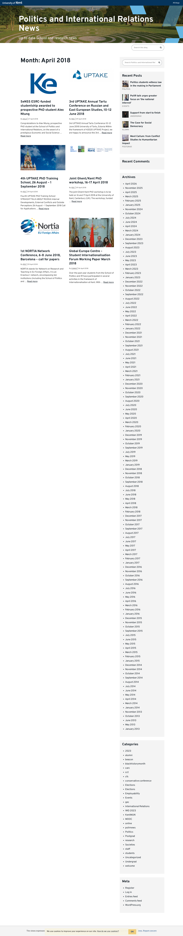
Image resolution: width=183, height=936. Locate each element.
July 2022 (130, 303)
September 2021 (134, 345)
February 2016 (132, 609)
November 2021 (133, 337)
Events (128, 797)
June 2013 (130, 720)
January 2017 (132, 562)
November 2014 (133, 669)
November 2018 (133, 473)
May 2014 (130, 694)
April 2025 (131, 192)
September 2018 (134, 482)
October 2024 (132, 213)
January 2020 (132, 430)
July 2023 (130, 252)
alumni (128, 755)
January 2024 (132, 234)
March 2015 (131, 652)
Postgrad (130, 836)
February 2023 (133, 273)
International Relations (137, 806)
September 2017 (133, 528)
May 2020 (130, 413)
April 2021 (130, 367)
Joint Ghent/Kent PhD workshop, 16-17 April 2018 (88, 181)
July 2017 (130, 537)
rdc (73, 119)
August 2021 (132, 349)
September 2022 (134, 294)
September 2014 (134, 677)
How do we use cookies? (108, 931)
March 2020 (131, 422)
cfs (126, 776)
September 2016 (134, 579)
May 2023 (130, 260)
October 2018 (132, 477)
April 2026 (131, 183)
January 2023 (132, 277)
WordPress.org (133, 905)
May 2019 (130, 456)
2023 (128, 750)
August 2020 (132, 401)
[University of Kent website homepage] (13, 2)
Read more (26, 136)
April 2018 (130, 503)
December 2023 (133, 239)
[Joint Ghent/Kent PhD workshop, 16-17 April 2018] (91, 149)
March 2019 (131, 460)
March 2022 (131, 320)
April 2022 (131, 315)
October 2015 (132, 626)
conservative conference (138, 780)
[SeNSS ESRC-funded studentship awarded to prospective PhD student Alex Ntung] (43, 90)
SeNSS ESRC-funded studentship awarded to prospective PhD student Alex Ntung (42, 108)
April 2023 (131, 264)
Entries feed (131, 896)
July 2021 (130, 354)
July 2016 (130, 588)
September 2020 (134, 396)
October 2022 (132, 290)
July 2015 (130, 635)
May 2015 (130, 643)
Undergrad (131, 861)
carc (127, 768)
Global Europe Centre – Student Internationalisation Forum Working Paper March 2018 (89, 257)
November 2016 (133, 571)
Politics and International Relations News (86, 23)
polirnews (130, 827)
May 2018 (130, 498)
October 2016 (132, 575)
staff (127, 849)
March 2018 (131, 507)
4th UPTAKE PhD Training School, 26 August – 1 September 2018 (39, 183)
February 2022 (133, 324)
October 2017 (132, 524)
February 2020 (133, 426)
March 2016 (131, 605)
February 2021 (132, 375)
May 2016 (130, 597)
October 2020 (132, 392)
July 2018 (130, 490)
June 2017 (130, 541)
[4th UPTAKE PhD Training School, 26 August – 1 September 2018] (43, 157)
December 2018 (133, 469)
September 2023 (134, 243)
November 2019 (133, 439)
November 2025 (134, 188)
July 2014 (130, 686)
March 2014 (131, 703)
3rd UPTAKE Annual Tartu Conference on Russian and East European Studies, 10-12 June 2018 (90, 108)
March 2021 (131, 371)
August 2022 (132, 298)
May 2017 (130, 545)
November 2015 (133, 622)
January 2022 (132, 328)
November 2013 (133, 712)
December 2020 (134, 383)
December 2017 (133, 516)
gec (127, 802)
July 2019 (130, 452)
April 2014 (130, 699)
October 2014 (132, 673)
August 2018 (132, 486)
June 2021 (130, 358)
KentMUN (130, 814)
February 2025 (133, 200)
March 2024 (131, 230)
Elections (130, 785)
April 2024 (131, 226)
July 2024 (130, 217)
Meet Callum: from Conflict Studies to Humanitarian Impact (141, 140)
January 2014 (132, 707)
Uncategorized (133, 857)
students (130, 853)
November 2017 (133, 520)
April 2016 (130, 601)
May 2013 (130, 724)
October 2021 (132, 341)
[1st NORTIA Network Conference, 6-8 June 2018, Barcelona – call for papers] (43, 226)
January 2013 (132, 729)
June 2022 (131, 307)
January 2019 (132, 464)
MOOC (128, 819)
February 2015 (132, 656)
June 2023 (131, 256)
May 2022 (130, 311)
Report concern (150, 931)
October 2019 (132, 443)
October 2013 (132, 716)
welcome (130, 865)
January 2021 (132, 379)
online (128, 823)
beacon (129, 759)
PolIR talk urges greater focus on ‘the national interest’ (139, 99)
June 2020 (131, 409)
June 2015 (130, 639)
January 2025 (132, 205)
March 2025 (131, 196)
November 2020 (134, 388)
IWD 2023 (130, 810)
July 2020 (130, 405)
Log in (128, 892)
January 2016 (132, 613)
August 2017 (132, 533)
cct (127, 772)
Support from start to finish (145, 112)
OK (132, 932)
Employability (132, 793)
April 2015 (130, 648)
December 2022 (134, 281)
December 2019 (133, 435)
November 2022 (134, 286)
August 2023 (132, 247)
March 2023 (131, 268)
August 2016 (132, 584)
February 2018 (132, 511)
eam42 (74, 268)
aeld (25, 119)
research (129, 840)
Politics (129, 831)
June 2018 (130, 494)
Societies (130, 844)
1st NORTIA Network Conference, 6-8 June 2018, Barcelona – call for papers (41, 255)
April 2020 (131, 418)
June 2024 (131, 222)
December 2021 (133, 332)
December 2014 (133, 665)
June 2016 (130, 592)
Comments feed (133, 900)
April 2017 (130, 550)
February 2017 (132, 558)
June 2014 (130, 690)
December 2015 (133, 618)
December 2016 (133, 567)
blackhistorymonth (135, 763)
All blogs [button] (176, 3)
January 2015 (132, 660)
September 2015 (134, 631)
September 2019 (134, 447)
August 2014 (132, 682)
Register (129, 888)
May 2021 (130, 362)
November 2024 (134, 209)
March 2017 (131, 554)
